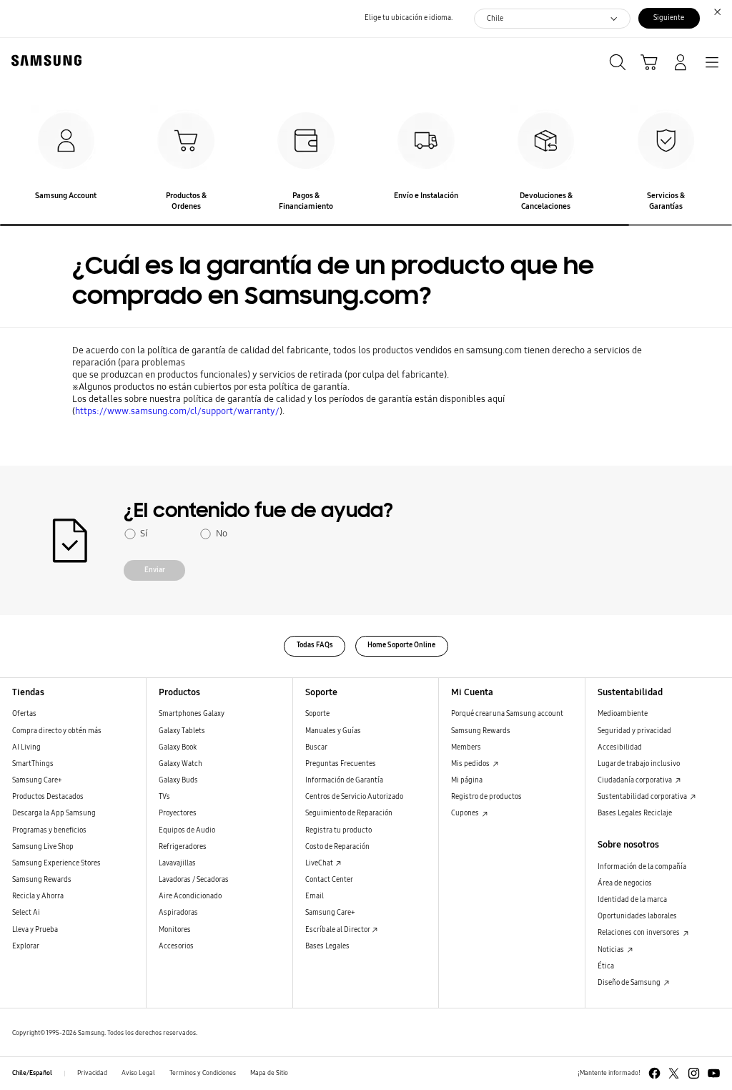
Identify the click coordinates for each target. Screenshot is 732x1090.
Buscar (316, 747)
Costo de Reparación (337, 847)
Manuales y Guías (333, 731)
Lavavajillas (177, 863)
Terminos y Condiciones (202, 1072)
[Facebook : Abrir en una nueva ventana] (654, 1073)
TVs (164, 796)
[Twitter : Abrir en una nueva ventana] (674, 1073)
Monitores (175, 929)
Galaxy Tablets (182, 731)
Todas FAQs (315, 645)
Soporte (317, 714)
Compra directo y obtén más (57, 731)
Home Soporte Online (401, 645)
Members (466, 747)
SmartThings (33, 764)
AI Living (26, 747)
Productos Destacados (48, 796)
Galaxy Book (178, 747)
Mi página (467, 780)
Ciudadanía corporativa (635, 780)
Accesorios (176, 946)
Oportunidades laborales (637, 916)
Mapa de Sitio (269, 1072)
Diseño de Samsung (630, 982)
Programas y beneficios (49, 830)
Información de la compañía (642, 867)
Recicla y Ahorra (38, 896)
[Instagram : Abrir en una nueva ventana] (694, 1073)
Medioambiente (623, 714)
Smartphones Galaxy (191, 714)
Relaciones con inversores (639, 932)
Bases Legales (327, 946)
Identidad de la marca (632, 899)
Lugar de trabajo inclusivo (639, 764)
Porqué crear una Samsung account (507, 714)
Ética (606, 966)
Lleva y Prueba (35, 929)
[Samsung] (43, 60)
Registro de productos (486, 796)
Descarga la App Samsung (54, 813)
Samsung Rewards (41, 879)
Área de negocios (625, 883)
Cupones (465, 813)
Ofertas (24, 714)
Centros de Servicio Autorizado (354, 796)
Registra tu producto (338, 830)
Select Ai (26, 912)
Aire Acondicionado (190, 896)
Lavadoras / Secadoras (194, 879)
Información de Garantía (344, 780)
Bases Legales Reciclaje (635, 813)
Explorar (25, 946)
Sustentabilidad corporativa (643, 796)
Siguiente (668, 18)
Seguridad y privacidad (634, 731)
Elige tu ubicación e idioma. (408, 18)
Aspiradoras (178, 912)
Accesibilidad (620, 747)
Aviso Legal (138, 1072)
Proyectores (178, 813)
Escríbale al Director (338, 929)
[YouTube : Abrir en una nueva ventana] (714, 1073)
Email (314, 896)
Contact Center (329, 879)
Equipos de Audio (187, 830)
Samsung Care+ (37, 780)
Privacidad (92, 1072)
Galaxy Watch (180, 764)
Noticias (611, 950)
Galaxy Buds (178, 780)
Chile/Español (32, 1072)
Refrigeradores (183, 847)
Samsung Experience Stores (56, 863)
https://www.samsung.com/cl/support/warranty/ (177, 411)
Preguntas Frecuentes (340, 764)
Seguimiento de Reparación (348, 813)
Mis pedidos (471, 764)
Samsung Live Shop (43, 847)
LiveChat (320, 863)
